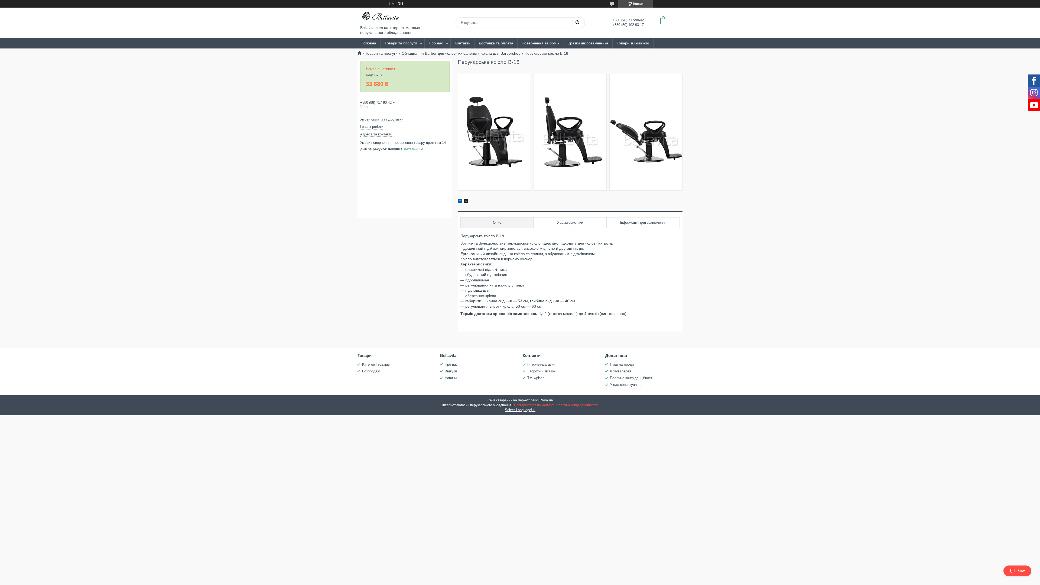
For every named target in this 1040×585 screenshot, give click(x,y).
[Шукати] (577, 23)
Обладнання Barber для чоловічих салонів (439, 53)
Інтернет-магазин (541, 364)
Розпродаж (371, 371)
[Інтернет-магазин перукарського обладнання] (380, 16)
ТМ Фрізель (537, 378)
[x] (466, 202)
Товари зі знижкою (633, 43)
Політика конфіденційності (631, 378)
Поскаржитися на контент (534, 405)
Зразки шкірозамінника (588, 43)
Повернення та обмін (541, 43)
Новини (451, 378)
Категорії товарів (376, 364)
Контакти (462, 43)
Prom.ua (546, 400)
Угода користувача (625, 385)
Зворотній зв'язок (541, 371)
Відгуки (451, 371)
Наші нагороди (622, 364)
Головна (369, 43)
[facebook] (460, 202)
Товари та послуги (401, 43)
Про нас (436, 43)
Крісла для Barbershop (500, 53)
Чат (1021, 571)
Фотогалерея (620, 371)
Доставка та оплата (496, 43)
